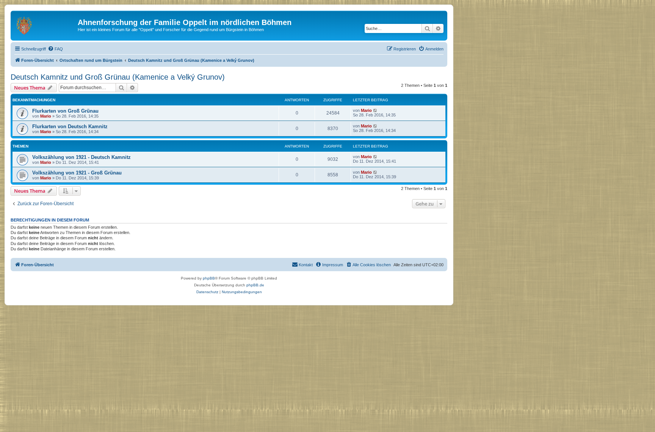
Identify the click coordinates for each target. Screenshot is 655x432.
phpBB (209, 278)
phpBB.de (255, 285)
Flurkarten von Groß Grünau (65, 111)
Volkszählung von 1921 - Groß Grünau (77, 173)
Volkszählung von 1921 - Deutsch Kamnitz (81, 157)
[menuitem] (55, 48)
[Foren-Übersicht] (45, 25)
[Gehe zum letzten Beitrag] (375, 110)
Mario (45, 116)
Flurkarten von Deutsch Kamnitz (70, 126)
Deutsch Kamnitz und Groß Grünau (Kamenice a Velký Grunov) (118, 77)
